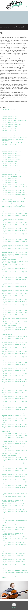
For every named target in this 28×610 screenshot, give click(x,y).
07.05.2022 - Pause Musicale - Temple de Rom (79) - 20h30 (14, 385)
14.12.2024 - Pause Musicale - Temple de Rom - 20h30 (13, 491)
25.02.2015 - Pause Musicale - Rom (9, 118)
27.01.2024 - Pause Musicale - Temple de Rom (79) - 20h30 (14, 457)
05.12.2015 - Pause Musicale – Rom (9, 146)
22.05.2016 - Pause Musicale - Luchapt (10, 167)
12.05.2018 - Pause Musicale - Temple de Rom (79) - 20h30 (14, 239)
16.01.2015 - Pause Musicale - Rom (9, 116)
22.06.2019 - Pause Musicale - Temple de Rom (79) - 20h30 (14, 304)
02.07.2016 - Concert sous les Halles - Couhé (11, 176)
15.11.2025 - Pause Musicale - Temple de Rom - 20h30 (13, 542)
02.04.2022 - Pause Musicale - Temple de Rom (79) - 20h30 (14, 379)
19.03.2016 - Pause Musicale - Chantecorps (11, 155)
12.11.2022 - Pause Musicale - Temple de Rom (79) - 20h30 (14, 401)
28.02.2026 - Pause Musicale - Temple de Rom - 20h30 (13, 548)
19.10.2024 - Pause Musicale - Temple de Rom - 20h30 (13, 479)
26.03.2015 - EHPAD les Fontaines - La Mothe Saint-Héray (14, 120)
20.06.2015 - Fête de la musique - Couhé (10, 135)
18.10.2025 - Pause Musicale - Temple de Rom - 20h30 (13, 536)
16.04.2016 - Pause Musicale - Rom (9, 157)
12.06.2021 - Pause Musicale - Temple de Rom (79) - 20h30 (14, 373)
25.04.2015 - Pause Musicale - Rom (9, 126)
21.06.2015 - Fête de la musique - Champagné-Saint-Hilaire (14, 137)
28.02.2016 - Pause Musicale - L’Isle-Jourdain (11, 151)
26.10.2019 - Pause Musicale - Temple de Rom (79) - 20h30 (14, 327)
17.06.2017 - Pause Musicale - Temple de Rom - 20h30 (13, 192)
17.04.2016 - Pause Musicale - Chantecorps (11, 159)
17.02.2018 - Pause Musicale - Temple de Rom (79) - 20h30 (14, 233)
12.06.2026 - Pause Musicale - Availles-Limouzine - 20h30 (14, 570)
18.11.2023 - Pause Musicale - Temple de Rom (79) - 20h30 (14, 441)
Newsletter (14, 607)
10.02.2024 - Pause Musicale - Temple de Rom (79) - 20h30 (14, 463)
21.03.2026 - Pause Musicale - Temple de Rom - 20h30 (13, 553)
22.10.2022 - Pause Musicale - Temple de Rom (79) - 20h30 (14, 396)
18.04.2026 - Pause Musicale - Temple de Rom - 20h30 (13, 559)
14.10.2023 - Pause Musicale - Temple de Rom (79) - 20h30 (14, 435)
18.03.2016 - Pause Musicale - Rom (9, 153)
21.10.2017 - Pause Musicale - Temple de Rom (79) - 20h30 (14, 213)
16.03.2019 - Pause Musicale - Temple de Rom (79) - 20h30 (14, 299)
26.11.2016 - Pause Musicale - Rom (9, 180)
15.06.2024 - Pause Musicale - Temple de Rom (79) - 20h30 (14, 468)
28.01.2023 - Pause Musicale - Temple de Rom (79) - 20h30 (14, 407)
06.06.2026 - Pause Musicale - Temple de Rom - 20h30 (13, 564)
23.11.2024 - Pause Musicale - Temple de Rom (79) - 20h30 (14, 485)
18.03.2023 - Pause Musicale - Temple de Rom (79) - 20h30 (14, 418)
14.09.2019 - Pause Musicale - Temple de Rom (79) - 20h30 (14, 312)
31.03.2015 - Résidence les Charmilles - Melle (11, 124)
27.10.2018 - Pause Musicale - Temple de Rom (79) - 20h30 (14, 271)
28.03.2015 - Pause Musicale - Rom (9, 122)
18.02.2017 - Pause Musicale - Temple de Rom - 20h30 (13, 184)
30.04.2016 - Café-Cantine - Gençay (9, 161)
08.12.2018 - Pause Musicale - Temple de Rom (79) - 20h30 (14, 277)
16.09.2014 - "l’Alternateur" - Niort (9, 109)
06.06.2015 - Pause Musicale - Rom (9, 130)
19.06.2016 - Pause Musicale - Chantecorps (11, 170)
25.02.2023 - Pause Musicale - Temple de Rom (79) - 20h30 (14, 413)
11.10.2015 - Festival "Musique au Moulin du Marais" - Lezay (14, 142)
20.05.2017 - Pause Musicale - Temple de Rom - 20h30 (13, 190)
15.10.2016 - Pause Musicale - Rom (9, 178)
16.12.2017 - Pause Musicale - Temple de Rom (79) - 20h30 (14, 222)
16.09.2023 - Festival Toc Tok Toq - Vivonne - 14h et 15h (14, 433)
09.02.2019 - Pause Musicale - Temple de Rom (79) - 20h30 (14, 293)
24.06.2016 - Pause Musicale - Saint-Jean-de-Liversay (13, 172)
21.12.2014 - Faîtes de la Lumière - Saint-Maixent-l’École (14, 114)
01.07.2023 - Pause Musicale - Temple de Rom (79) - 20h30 (14, 424)
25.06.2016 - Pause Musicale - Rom (9, 174)
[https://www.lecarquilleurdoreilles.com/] (14, 6)
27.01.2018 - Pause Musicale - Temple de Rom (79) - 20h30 (14, 228)
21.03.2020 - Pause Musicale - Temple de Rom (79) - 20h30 (14, 356)
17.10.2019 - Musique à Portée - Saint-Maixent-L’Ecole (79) (14, 321)
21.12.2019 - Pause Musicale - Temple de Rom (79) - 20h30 (14, 342)
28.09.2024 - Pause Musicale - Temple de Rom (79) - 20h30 (14, 474)
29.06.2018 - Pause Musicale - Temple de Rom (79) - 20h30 (14, 252)
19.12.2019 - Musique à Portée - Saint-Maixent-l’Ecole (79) (14, 336)
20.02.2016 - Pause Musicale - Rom (9, 149)
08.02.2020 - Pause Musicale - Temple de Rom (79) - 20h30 (14, 351)
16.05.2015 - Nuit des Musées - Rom (9, 128)
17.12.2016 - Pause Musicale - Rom (9, 182)
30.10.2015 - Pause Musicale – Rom (9, 144)
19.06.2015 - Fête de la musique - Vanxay (11, 132)
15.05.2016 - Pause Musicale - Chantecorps (11, 165)
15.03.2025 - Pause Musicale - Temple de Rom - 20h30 (13, 515)
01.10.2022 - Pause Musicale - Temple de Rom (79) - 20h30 (14, 390)
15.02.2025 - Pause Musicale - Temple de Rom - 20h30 (13, 509)
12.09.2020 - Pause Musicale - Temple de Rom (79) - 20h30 (14, 362)
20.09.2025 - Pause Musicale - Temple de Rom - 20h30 (13, 527)
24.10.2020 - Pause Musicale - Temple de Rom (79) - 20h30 (14, 368)
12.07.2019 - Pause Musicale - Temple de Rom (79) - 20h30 (14, 310)
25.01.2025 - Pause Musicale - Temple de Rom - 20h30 (13, 503)
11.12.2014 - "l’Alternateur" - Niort (9, 111)
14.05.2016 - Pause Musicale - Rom (9, 163)
